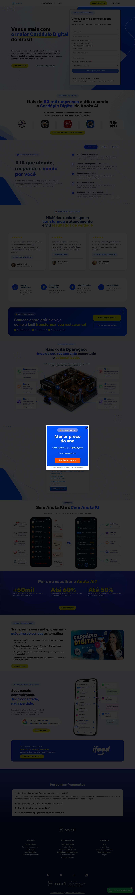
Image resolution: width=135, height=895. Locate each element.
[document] (67, 447)
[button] (86, 427)
